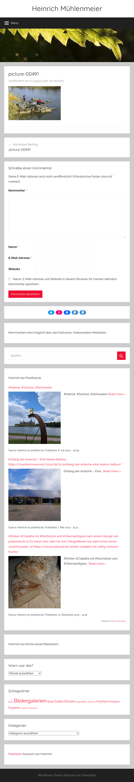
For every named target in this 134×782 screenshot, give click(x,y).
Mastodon (15, 754)
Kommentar (17, 190)
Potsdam (114, 701)
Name (13, 247)
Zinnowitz (33, 708)
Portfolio (102, 701)
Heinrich (59, 80)
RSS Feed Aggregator (118, 621)
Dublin (59, 701)
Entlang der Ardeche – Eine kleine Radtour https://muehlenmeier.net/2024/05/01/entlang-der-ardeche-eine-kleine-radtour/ (65, 462)
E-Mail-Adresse (20, 258)
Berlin (10, 702)
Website (14, 269)
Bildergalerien (30, 701)
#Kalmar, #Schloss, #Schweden (30, 387)
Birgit (50, 701)
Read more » (117, 394)
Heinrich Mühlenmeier (67, 8)
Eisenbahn (81, 701)
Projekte (14, 707)
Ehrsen (69, 701)
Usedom (24, 708)
